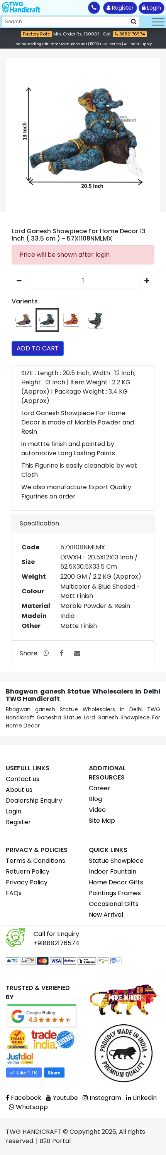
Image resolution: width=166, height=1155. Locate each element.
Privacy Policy (26, 882)
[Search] (134, 21)
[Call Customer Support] (94, 8)
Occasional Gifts (114, 903)
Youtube (64, 1097)
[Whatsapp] (46, 653)
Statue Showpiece (116, 860)
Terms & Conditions (35, 860)
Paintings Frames (115, 893)
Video (97, 809)
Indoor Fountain (112, 871)
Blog (95, 799)
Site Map (102, 820)
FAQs (14, 893)
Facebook (25, 1097)
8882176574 (131, 34)
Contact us (22, 778)
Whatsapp (31, 1107)
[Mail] (77, 653)
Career (99, 788)
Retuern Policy (27, 871)
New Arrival (106, 914)
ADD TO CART (38, 348)
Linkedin (144, 1097)
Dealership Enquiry (34, 800)
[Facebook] (61, 653)
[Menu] (158, 22)
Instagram (104, 1097)
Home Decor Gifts (116, 882)
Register (122, 8)
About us (19, 789)
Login (153, 8)
